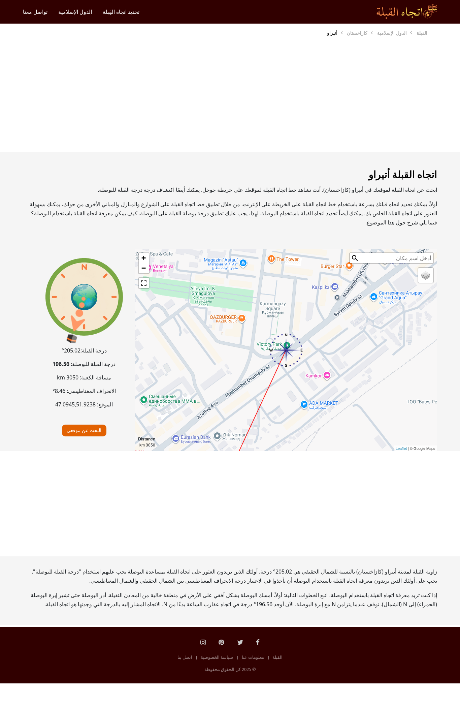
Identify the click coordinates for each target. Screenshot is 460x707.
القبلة (277, 657)
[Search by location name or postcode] (355, 258)
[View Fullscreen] (144, 283)
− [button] (143, 268)
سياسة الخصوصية (217, 657)
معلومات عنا (253, 657)
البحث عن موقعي (84, 430)
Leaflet (401, 448)
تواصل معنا (35, 12)
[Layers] (425, 275)
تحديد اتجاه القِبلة (121, 12)
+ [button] (143, 258)
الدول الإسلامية (75, 12)
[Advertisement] (230, 100)
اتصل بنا (184, 657)
